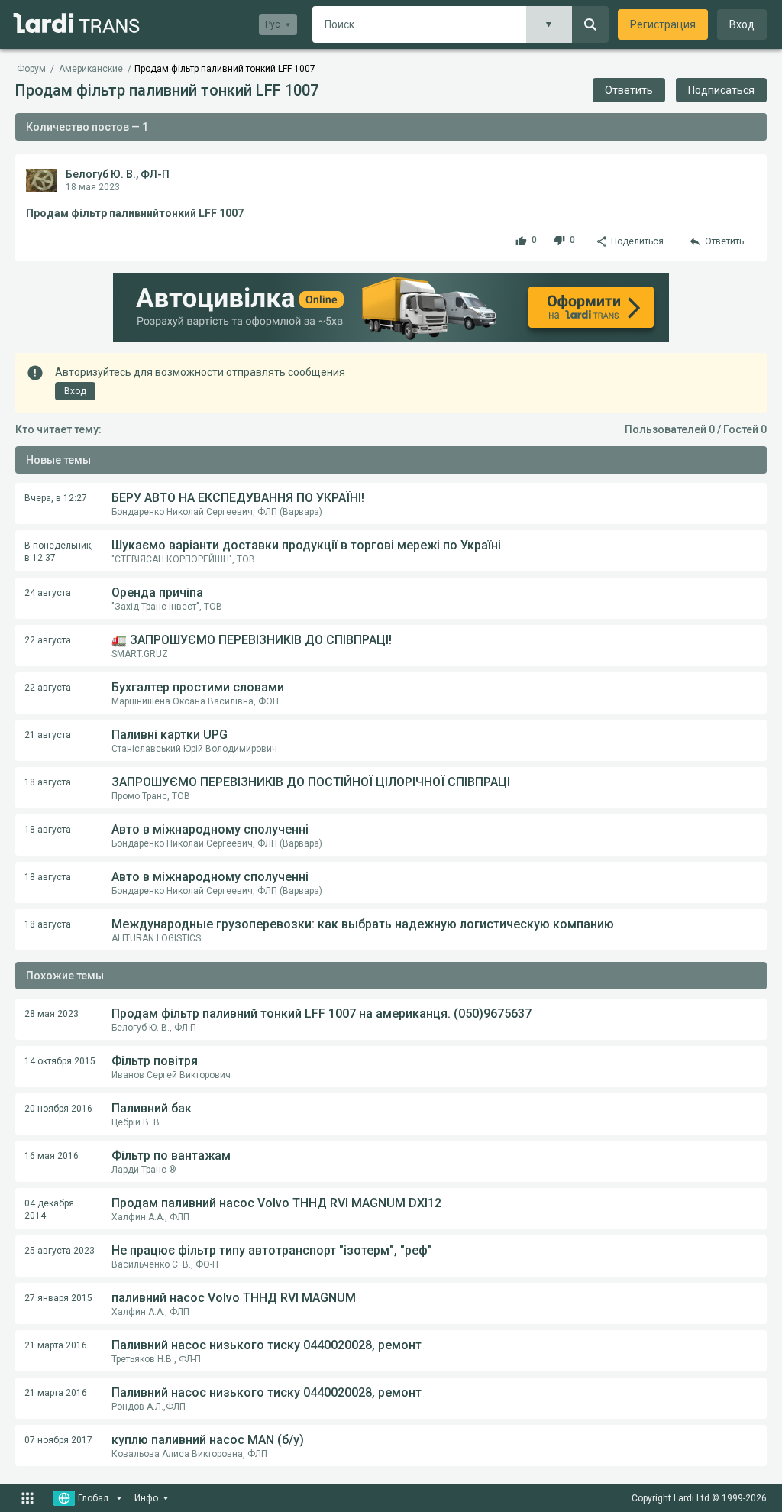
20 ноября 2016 (58, 1108)
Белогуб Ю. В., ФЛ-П (118, 174)
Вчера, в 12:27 (55, 498)
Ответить (629, 90)
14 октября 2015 (59, 1061)
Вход (742, 24)
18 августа (47, 782)
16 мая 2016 (51, 1156)
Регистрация (663, 24)
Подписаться (721, 90)
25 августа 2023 (59, 1250)
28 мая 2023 (51, 1014)
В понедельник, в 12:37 (58, 551)
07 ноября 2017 (58, 1440)
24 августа (47, 593)
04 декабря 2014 (49, 1209)
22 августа (47, 640)
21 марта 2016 (55, 1345)
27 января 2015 (58, 1298)
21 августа (47, 735)
